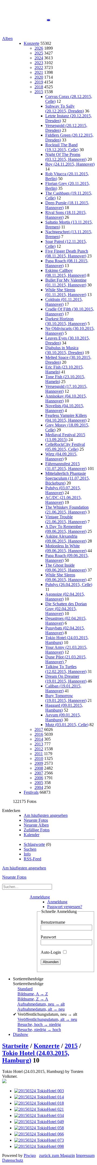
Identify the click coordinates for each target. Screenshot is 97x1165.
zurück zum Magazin (57, 1155)
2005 (38, 782)
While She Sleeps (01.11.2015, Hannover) (65, 292)
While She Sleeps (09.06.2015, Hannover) (65, 577)
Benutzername (53, 922)
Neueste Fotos (36, 820)
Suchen (30, 849)
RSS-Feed (32, 859)
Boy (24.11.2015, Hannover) (70, 164)
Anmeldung (40, 897)
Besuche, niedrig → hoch (39, 1029)
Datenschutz (12, 1160)
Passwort (48, 937)
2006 (38, 778)
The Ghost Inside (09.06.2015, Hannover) (65, 567)
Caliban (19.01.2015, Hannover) (63, 688)
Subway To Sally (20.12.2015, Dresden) (64, 108)
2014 (38, 739)
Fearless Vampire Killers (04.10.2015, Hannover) (66, 418)
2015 (38, 91)
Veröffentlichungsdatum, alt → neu (47, 1019)
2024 (38, 58)
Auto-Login (51, 952)
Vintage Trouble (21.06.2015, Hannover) (65, 519)
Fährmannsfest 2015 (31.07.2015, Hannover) (65, 466)
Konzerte (31, 43)
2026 (38, 48)
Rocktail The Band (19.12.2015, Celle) (61, 147)
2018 (38, 87)
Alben (7, 38)
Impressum (85, 1155)
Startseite (15, 1045)
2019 (38, 82)
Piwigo (30, 1155)
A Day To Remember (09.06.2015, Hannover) (65, 529)
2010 (38, 758)
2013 (38, 744)
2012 (38, 749)
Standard (25, 988)
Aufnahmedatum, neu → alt (41, 1004)
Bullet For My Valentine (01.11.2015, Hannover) (65, 282)
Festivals (31, 792)
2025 (38, 53)
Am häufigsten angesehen (46, 815)
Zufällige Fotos (37, 830)
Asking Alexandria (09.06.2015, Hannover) (65, 538)
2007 (38, 773)
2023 (38, 62)
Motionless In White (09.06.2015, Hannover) (65, 548)
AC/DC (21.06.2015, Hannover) (63, 500)
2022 (38, 67)
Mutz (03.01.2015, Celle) (66, 724)
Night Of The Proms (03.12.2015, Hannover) (65, 157)
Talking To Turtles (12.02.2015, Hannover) (65, 669)
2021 (38, 72)
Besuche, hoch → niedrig (39, 1024)
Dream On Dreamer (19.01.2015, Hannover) (65, 678)
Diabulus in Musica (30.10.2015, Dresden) (64, 350)
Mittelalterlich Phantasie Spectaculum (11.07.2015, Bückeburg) (67, 478)
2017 (38, 729)
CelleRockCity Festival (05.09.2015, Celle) (65, 447)
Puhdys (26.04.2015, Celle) (68, 584)
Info (27, 854)
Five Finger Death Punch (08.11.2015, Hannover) (66, 253)
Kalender (31, 834)
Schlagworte (34, 844)
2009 (38, 763)
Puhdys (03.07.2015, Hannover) (63, 490)
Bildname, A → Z (33, 994)
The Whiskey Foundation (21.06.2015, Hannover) (67, 509)
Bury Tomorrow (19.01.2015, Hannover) (65, 698)
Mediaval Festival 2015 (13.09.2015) (65, 437)
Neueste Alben (36, 825)
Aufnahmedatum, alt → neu (41, 1009)
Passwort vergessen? (64, 906)
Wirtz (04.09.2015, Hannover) (61, 456)
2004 (38, 787)
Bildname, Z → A (33, 999)
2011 (38, 753)
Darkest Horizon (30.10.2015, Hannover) (65, 321)
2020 (38, 77)
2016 (38, 734)
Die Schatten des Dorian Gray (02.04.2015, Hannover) (66, 609)
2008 (38, 768)
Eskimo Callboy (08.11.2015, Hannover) (65, 273)
